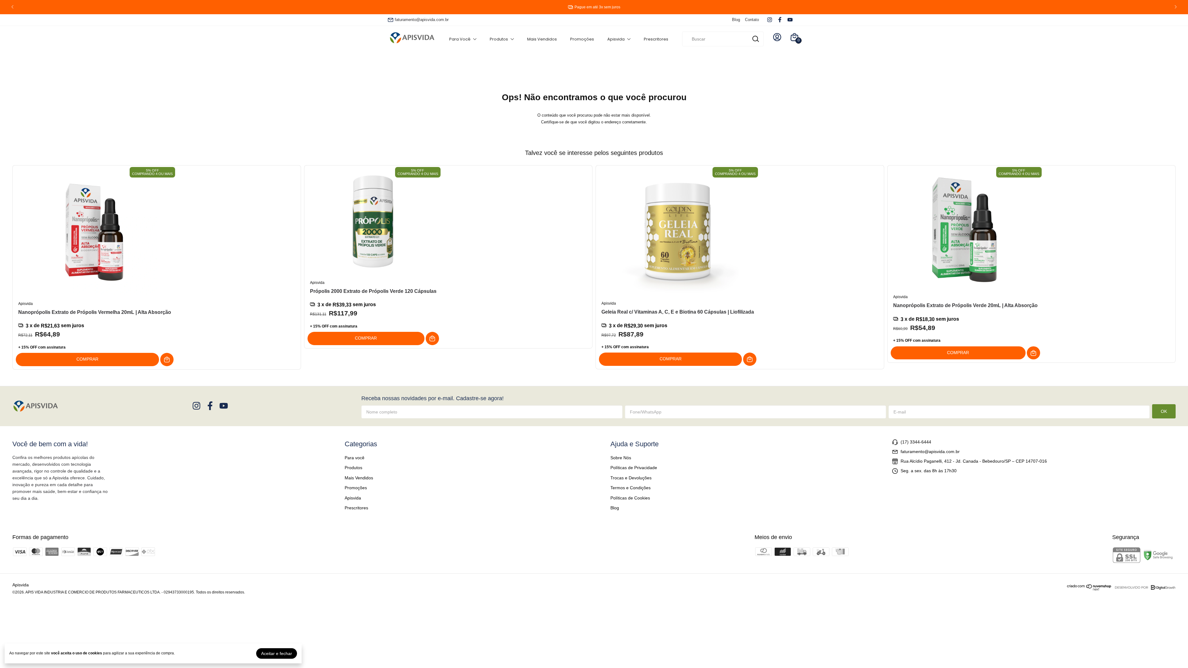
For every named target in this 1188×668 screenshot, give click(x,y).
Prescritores (656, 39)
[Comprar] (167, 359)
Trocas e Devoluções (631, 477)
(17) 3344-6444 (916, 441)
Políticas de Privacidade (633, 467)
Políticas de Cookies (630, 497)
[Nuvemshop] (1089, 589)
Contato (752, 19)
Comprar (87, 359)
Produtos (499, 39)
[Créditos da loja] (1144, 587)
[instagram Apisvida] (769, 20)
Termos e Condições (630, 487)
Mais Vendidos (542, 39)
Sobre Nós (620, 457)
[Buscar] (755, 39)
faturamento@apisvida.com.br (422, 19)
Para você (460, 39)
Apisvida (616, 39)
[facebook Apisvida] (780, 20)
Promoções (582, 39)
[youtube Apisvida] (790, 20)
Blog (736, 19)
